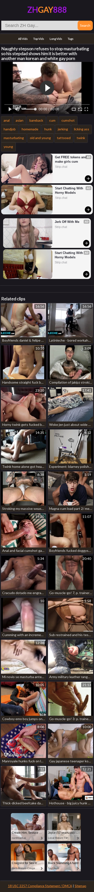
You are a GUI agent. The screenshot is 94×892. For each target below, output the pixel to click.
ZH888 (47, 9)
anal (7, 120)
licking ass (81, 129)
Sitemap (80, 886)
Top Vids (38, 39)
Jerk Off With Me (67, 222)
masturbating (14, 138)
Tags (71, 39)
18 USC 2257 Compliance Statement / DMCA (40, 886)
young (8, 146)
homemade (30, 129)
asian (19, 120)
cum (52, 120)
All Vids (23, 39)
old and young (40, 138)
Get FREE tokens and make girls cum (71, 159)
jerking (63, 129)
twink (81, 138)
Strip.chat (61, 166)
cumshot (68, 120)
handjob (10, 129)
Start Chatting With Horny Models (69, 190)
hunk (48, 129)
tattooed (64, 138)
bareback (36, 120)
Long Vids (56, 39)
